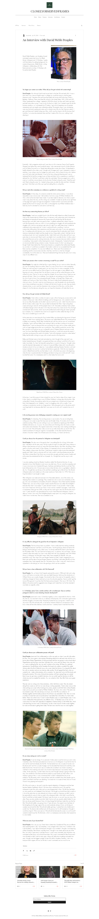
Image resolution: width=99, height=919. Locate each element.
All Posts (17, 25)
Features (38, 25)
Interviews (24, 25)
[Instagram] (48, 911)
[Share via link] (34, 850)
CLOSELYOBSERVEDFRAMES (50, 11)
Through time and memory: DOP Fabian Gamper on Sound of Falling (72, 881)
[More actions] (75, 35)
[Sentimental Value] (49, 872)
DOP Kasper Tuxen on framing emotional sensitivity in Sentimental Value (49, 881)
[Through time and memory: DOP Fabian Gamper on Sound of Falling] (73, 872)
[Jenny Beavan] (26, 872)
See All (82, 863)
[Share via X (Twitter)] (27, 850)
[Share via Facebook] (23, 850)
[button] (81, 25)
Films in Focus (31, 25)
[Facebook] (50, 911)
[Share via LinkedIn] (30, 850)
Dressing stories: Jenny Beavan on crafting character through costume (25, 881)
